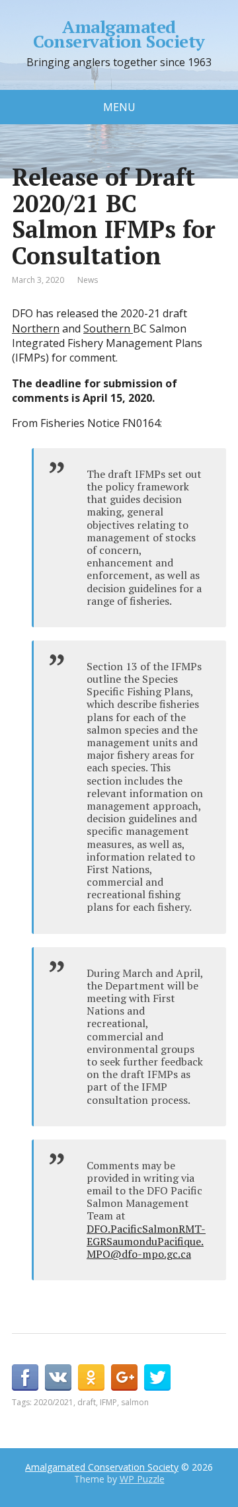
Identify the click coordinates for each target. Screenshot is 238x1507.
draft (86, 1402)
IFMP (108, 1402)
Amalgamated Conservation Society (119, 34)
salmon (135, 1402)
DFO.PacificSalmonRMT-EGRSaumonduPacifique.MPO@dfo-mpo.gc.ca (146, 1241)
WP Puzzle (142, 1479)
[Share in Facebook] (25, 1377)
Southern (108, 328)
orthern (40, 328)
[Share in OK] (91, 1377)
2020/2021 (53, 1402)
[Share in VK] (58, 1377)
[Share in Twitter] (157, 1377)
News (87, 280)
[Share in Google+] (124, 1377)
